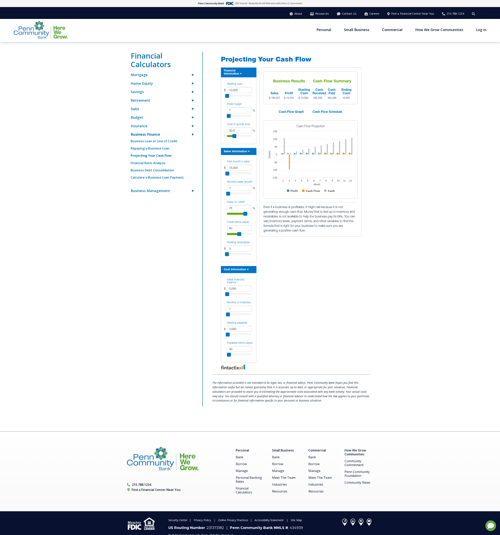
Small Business (356, 29)
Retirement (140, 100)
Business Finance (145, 134)
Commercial (392, 29)
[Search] (474, 14)
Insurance (139, 126)
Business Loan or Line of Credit (154, 141)
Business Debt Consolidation (152, 170)
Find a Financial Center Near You (412, 13)
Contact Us (349, 13)
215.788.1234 (455, 13)
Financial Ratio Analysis (148, 163)
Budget (137, 117)
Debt (135, 109)
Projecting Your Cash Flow (151, 155)
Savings (137, 91)
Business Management (150, 190)
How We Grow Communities (439, 29)
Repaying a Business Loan (150, 148)
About (298, 13)
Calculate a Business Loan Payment (157, 177)
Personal (323, 29)
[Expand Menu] (192, 75)
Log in (481, 29)
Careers (374, 13)
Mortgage (139, 74)
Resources (322, 13)
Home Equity (142, 83)
